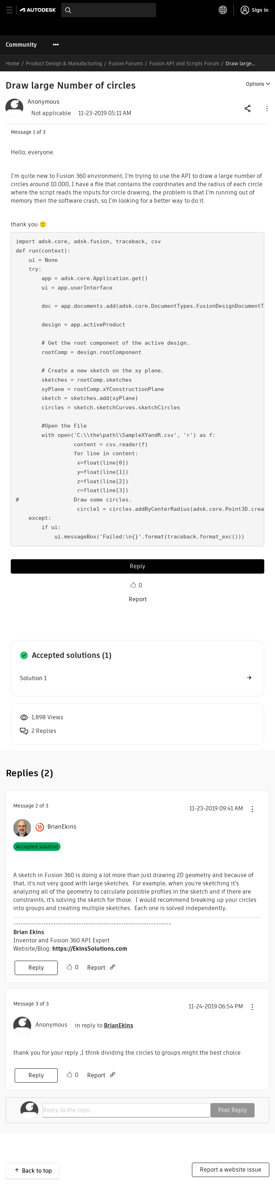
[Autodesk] (39, 10)
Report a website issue (230, 1170)
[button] (266, 108)
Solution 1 (33, 678)
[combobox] (108, 10)
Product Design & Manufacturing (64, 63)
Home (12, 63)
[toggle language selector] (223, 10)
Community (21, 45)
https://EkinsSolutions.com (89, 949)
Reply (137, 566)
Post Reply (232, 1110)
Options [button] (255, 84)
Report (138, 599)
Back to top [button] (37, 1171)
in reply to (104, 1025)
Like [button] (133, 585)
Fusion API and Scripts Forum (184, 63)
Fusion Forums (125, 63)
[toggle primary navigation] (13, 10)
